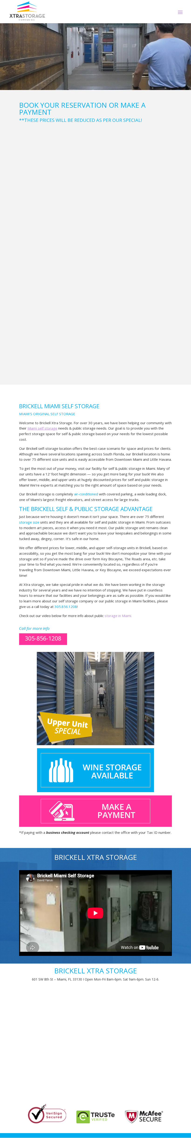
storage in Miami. (118, 615)
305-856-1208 (43, 638)
